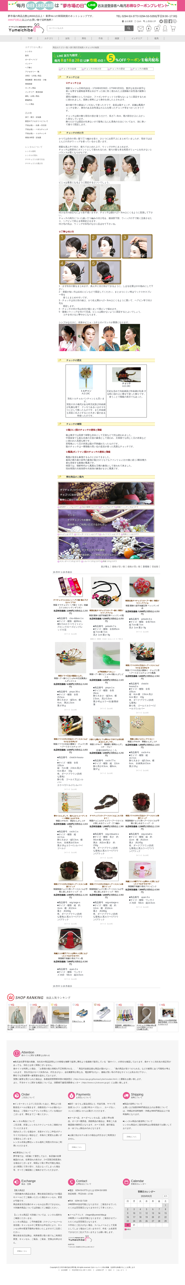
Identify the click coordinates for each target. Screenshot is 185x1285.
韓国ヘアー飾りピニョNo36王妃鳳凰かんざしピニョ (70, 678)
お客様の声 (151, 21)
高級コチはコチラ (110, 561)
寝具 (156, 38)
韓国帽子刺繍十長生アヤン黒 (70, 955)
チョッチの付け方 (92, 69)
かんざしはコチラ (66, 534)
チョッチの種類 (140, 69)
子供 (100, 38)
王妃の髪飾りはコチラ (90, 507)
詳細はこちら (77, 1147)
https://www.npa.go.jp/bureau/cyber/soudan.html (95, 1079)
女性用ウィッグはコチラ (69, 507)
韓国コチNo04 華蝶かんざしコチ (142, 740)
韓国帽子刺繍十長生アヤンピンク (142, 883)
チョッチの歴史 (117, 69)
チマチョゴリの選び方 (34, 163)
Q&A (139, 21)
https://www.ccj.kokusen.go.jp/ (95, 1082)
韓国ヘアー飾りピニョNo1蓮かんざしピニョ (107, 674)
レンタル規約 (30, 151)
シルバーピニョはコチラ (110, 534)
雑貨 (117, 38)
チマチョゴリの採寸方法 (35, 159)
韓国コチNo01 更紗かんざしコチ (70, 818)
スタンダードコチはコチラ (70, 561)
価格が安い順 (118, 566)
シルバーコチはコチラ (92, 561)
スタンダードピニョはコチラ (87, 534)
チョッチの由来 (68, 69)
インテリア (136, 38)
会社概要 (129, 21)
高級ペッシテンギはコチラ (127, 507)
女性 (67, 38)
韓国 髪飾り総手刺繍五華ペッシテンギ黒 (106, 612)
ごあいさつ (120, 1270)
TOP (30, 38)
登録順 (155, 566)
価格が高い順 (133, 566)
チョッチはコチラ (108, 507)
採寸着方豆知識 (76, 47)
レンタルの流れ (31, 155)
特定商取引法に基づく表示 (81, 1270)
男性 (84, 38)
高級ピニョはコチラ (131, 534)
